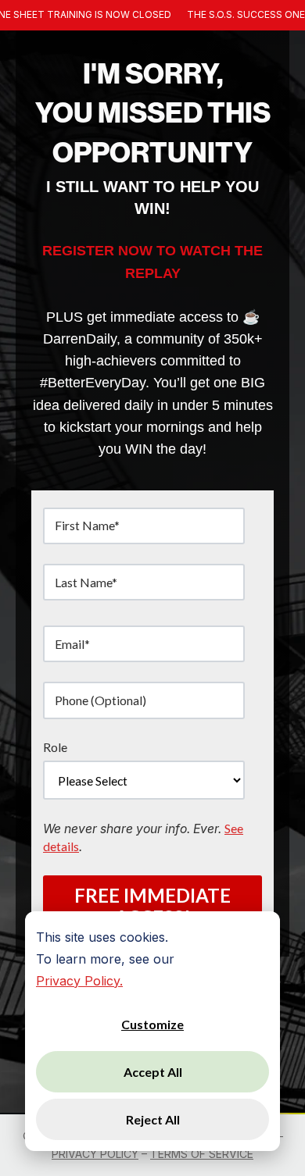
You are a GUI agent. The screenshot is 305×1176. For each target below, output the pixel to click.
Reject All (153, 1119)
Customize (152, 1024)
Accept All (153, 1071)
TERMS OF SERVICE (201, 1153)
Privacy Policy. (79, 981)
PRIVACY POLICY (95, 1153)
